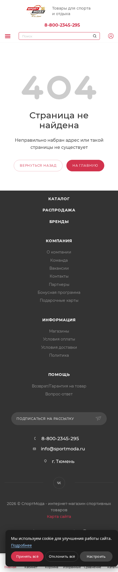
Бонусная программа (59, 292)
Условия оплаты (59, 339)
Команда (59, 260)
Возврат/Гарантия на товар (59, 386)
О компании (59, 252)
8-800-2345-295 (62, 25)
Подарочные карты (59, 300)
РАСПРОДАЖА (59, 210)
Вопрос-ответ (59, 394)
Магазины (59, 331)
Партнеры (59, 284)
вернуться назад (38, 166)
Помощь (59, 374)
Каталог (59, 199)
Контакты (59, 276)
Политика (59, 355)
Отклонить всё (62, 556)
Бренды (59, 221)
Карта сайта (59, 516)
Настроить (96, 556)
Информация (59, 320)
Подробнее (21, 545)
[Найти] (94, 36)
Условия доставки (59, 347)
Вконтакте (59, 483)
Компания (59, 241)
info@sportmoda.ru (63, 448)
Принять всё (27, 556)
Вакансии (59, 268)
